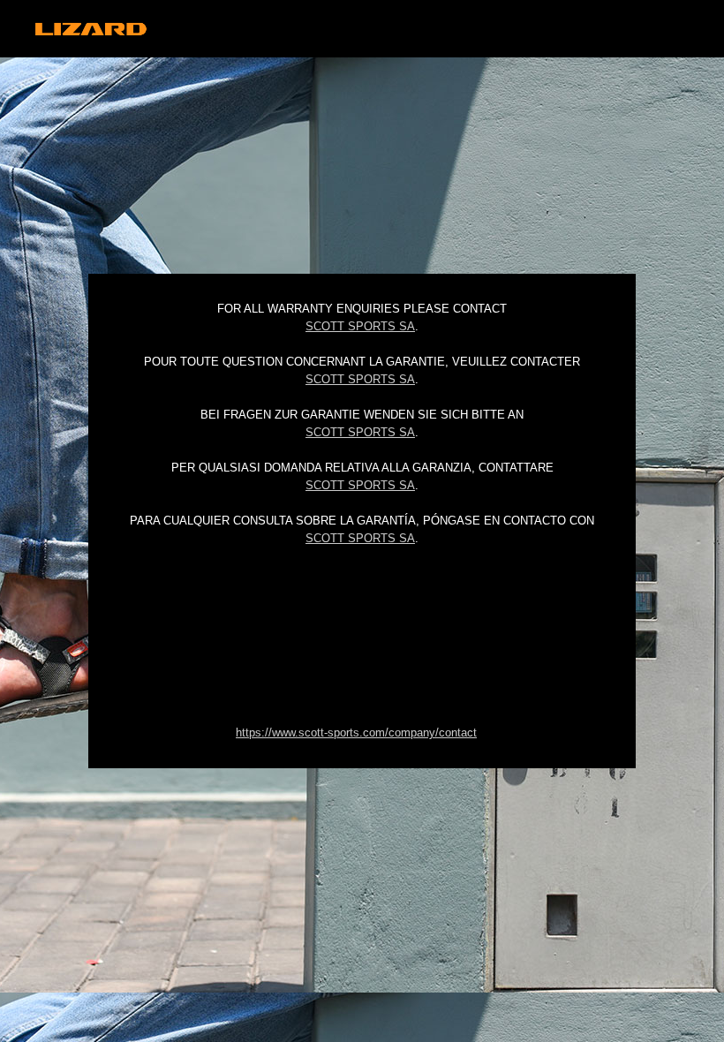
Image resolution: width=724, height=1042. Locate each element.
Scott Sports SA (360, 326)
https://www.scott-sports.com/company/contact (356, 732)
